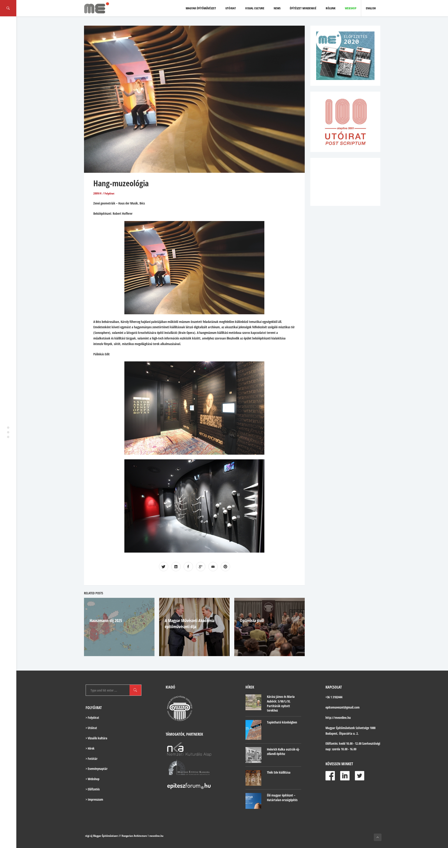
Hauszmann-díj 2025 (106, 620)
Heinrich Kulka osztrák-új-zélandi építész (283, 751)
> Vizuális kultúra (96, 738)
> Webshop (92, 779)
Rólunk (331, 8)
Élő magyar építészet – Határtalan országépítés (282, 797)
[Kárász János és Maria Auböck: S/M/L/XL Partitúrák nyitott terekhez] (253, 702)
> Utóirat (91, 728)
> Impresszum (94, 799)
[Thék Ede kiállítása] (253, 778)
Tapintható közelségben (282, 722)
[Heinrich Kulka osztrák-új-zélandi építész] (253, 755)
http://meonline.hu (338, 717)
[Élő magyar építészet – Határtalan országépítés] (253, 801)
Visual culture (254, 8)
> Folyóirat (92, 717)
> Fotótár (92, 758)
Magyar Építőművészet (201, 8)
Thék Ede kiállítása (278, 772)
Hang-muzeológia (121, 183)
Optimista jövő (252, 620)
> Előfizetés (93, 789)
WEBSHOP (350, 8)
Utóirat (230, 8)
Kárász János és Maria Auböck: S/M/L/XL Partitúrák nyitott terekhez (281, 703)
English (371, 8)
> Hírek (90, 748)
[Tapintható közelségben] (253, 730)
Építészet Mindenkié (303, 8)
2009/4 (97, 193)
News (277, 8)
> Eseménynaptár (97, 768)
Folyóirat (109, 193)
